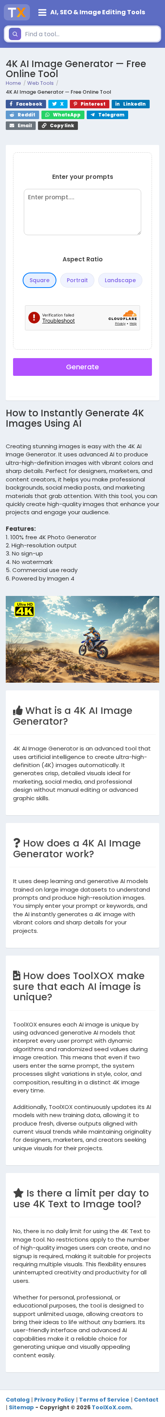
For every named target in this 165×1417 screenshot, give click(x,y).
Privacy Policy (54, 1400)
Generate (82, 367)
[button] (97, 12)
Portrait (77, 280)
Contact (146, 1400)
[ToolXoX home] (17, 12)
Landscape (120, 280)
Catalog (18, 1400)
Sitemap (21, 1407)
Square (40, 280)
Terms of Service (104, 1400)
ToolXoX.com (111, 1407)
